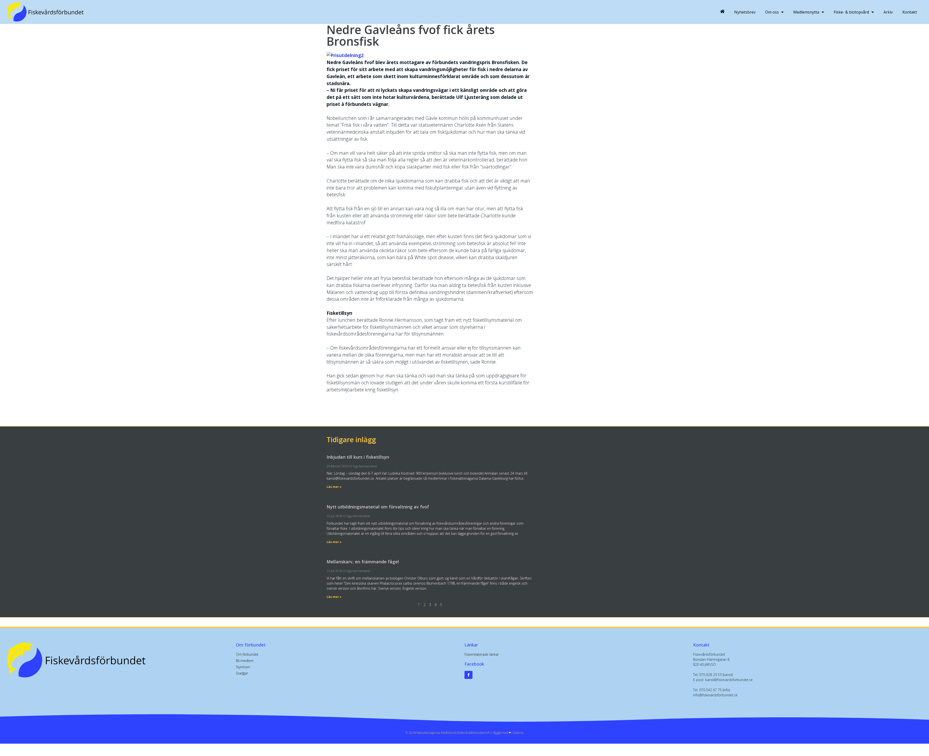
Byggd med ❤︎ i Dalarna (508, 733)
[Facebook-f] (468, 675)
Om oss (772, 12)
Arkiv (888, 12)
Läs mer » (334, 487)
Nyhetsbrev (745, 12)
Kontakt (909, 12)
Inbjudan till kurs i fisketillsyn (358, 457)
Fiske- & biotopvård (851, 12)
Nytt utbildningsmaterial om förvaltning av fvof (378, 507)
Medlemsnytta (806, 12)
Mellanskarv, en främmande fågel (363, 562)
